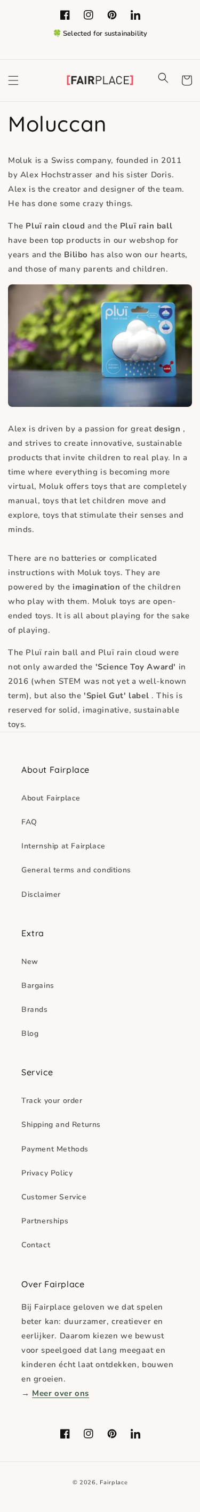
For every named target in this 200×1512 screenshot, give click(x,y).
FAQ (29, 822)
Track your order (52, 1101)
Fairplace (113, 1482)
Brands (34, 1009)
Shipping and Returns (61, 1124)
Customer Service (54, 1197)
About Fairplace (51, 798)
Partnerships (44, 1221)
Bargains (37, 985)
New (29, 962)
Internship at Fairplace (63, 846)
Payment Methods (55, 1149)
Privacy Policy (47, 1173)
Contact (35, 1245)
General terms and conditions (76, 870)
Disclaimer (41, 894)
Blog (29, 1033)
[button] (13, 80)
